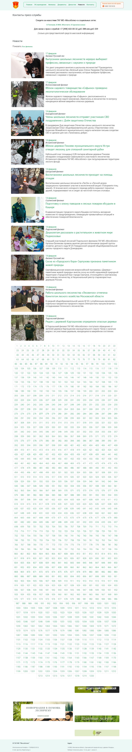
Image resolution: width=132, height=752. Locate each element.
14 (73, 346)
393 (22, 445)
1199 (18, 671)
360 (28, 436)
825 (66, 558)
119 (115, 368)
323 (115, 423)
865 (103, 567)
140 (35, 377)
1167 (91, 658)
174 (35, 386)
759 (78, 540)
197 (72, 391)
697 (115, 522)
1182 (99, 662)
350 (72, 432)
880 (91, 572)
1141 (106, 649)
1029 (106, 612)
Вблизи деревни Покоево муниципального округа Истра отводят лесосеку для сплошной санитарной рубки (78, 147)
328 (41, 427)
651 (41, 513)
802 (28, 554)
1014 (99, 608)
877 (72, 572)
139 (28, 377)
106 (35, 368)
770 (41, 545)
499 (47, 472)
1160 (40, 658)
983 (97, 599)
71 (58, 359)
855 (41, 567)
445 (28, 459)
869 (22, 572)
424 (109, 450)
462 (28, 463)
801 (22, 554)
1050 (55, 621)
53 (68, 355)
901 (115, 576)
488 (84, 468)
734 (28, 536)
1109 (77, 640)
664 (16, 518)
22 (114, 346)
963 (78, 594)
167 (97, 382)
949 (97, 590)
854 (35, 567)
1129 (18, 649)
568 (53, 490)
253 (103, 405)
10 (53, 346)
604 (66, 499)
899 (103, 576)
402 (78, 445)
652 (47, 513)
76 (84, 359)
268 (91, 409)
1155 (106, 653)
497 (35, 472)
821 (41, 558)
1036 (55, 617)
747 (109, 536)
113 (78, 368)
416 (59, 450)
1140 (99, 649)
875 (59, 572)
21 (109, 346)
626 (97, 504)
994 (61, 603)
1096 (84, 635)
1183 (106, 662)
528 (16, 481)
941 (47, 590)
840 (53, 563)
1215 (55, 676)
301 (84, 418)
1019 (33, 612)
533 (47, 481)
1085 (106, 630)
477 (16, 468)
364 (53, 436)
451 (66, 459)
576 (103, 490)
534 (53, 481)
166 (91, 382)
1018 (25, 612)
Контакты (90, 5)
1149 (62, 653)
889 (41, 576)
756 (59, 540)
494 (16, 472)
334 (78, 427)
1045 (18, 621)
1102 (25, 640)
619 (53, 504)
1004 (25, 608)
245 (53, 405)
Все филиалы (27, 46)
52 (63, 355)
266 (78, 409)
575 (97, 490)
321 (103, 423)
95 (77, 364)
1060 (25, 626)
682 (22, 522)
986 (115, 599)
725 (78, 531)
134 (103, 373)
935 (115, 585)
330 (53, 427)
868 (16, 572)
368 (78, 436)
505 (84, 472)
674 (78, 518)
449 (53, 459)
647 (16, 513)
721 (53, 531)
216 (84, 396)
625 (91, 504)
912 (78, 581)
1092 (55, 635)
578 (115, 490)
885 (16, 576)
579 (16, 495)
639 (72, 508)
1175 (47, 662)
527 (115, 477)
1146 (40, 653)
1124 (84, 644)
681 (16, 522)
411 (28, 450)
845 (84, 563)
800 (16, 554)
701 (35, 527)
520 (72, 477)
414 (47, 450)
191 (35, 391)
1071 (106, 626)
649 (28, 513)
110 (59, 368)
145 (66, 377)
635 (47, 508)
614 (22, 504)
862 (84, 567)
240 (22, 405)
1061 (33, 626)
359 (22, 436)
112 (72, 368)
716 (22, 531)
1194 (84, 667)
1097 (91, 635)
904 (28, 581)
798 (109, 549)
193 (47, 391)
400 (66, 445)
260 (41, 409)
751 (28, 540)
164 (78, 382)
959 (53, 594)
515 (41, 477)
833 (115, 558)
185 (103, 386)
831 (103, 558)
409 (16, 450)
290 (16, 418)
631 (22, 508)
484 (59, 468)
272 (115, 409)
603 (59, 499)
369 (84, 436)
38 (94, 350)
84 (21, 364)
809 (72, 554)
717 (28, 531)
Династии (72, 5)
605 (72, 499)
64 (23, 359)
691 (78, 522)
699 (22, 527)
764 (109, 540)
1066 (69, 626)
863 (91, 567)
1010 (69, 608)
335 (84, 427)
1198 (113, 667)
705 (59, 527)
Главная (29, 5)
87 (36, 364)
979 (72, 599)
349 (66, 432)
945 (72, 590)
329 (47, 427)
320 (97, 423)
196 (66, 391)
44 (23, 355)
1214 (47, 676)
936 (16, 590)
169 (109, 382)
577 (109, 490)
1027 (91, 612)
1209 (91, 671)
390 (109, 441)
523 (91, 477)
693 (91, 522)
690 (72, 522)
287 (103, 414)
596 (16, 499)
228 (53, 400)
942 (53, 590)
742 (78, 536)
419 (78, 450)
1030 (113, 612)
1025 (77, 612)
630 (16, 508)
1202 (40, 671)
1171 (18, 662)
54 (73, 355)
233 (84, 400)
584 (47, 495)
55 (79, 355)
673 (72, 518)
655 (66, 513)
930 (84, 585)
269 (97, 409)
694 (97, 522)
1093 (62, 635)
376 (22, 441)
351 (78, 432)
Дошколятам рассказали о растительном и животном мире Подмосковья (79, 234)
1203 (47, 671)
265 (72, 409)
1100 (113, 635)
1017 (18, 612)
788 (47, 549)
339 (109, 427)
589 (78, 495)
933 (103, 585)
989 (30, 603)
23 (17, 350)
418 (72, 450)
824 (59, 558)
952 (115, 590)
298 (66, 418)
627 (103, 504)
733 (22, 536)
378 (35, 441)
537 (72, 481)
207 (28, 396)
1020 (40, 612)
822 (47, 558)
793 (78, 549)
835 (22, 563)
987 (17, 603)
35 (79, 350)
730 (109, 531)
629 (115, 504)
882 (103, 572)
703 (47, 527)
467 (59, 463)
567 (47, 490)
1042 (99, 617)
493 (115, 468)
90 (51, 364)
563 (22, 490)
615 (28, 504)
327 (35, 427)
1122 (69, 644)
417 (66, 450)
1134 (55, 649)
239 (16, 405)
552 (59, 486)
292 (28, 418)
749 (16, 540)
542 (103, 481)
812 (91, 554)
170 (115, 382)
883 (109, 572)
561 (115, 486)
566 (41, 490)
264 (66, 409)
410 (22, 450)
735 (35, 536)
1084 (99, 630)
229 (59, 400)
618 (47, 504)
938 (28, 590)
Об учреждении (40, 5)
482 (47, 468)
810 (78, 554)
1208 (84, 671)
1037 (62, 617)
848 (103, 563)
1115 (18, 644)
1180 (84, 662)
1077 (47, 630)
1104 (40, 640)
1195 (91, 667)
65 (28, 359)
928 (72, 585)
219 (103, 396)
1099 (106, 635)
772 (53, 545)
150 (97, 377)
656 (72, 513)
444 (22, 459)
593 (103, 495)
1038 (69, 617)
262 (53, 409)
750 (22, 540)
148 (84, 377)
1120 (55, 644)
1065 (62, 626)
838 (41, 563)
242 (35, 405)
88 (41, 364)
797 (103, 549)
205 (16, 396)
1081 (77, 630)
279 (53, 414)
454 (84, 459)
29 (48, 350)
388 (97, 441)
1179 (77, 662)
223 (22, 400)
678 (103, 518)
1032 (25, 617)
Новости (81, 5)
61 (109, 355)
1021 (47, 612)
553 (66, 486)
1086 (113, 630)
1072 (113, 626)
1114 (113, 640)
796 (97, 549)
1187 (33, 667)
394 (28, 445)
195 (59, 391)
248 (72, 405)
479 (28, 468)
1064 (55, 626)
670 (53, 518)
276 (35, 414)
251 (91, 405)
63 (17, 359)
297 (59, 418)
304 (103, 418)
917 (109, 581)
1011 (77, 608)
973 (35, 599)
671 (59, 518)
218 (97, 396)
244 (47, 405)
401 (72, 445)
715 (16, 531)
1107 (62, 640)
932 (97, 585)
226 (41, 400)
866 (109, 567)
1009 (62, 608)
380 (47, 441)
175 (41, 386)
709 (84, 527)
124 (41, 373)
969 (115, 594)
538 (78, 481)
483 (53, 468)
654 (59, 513)
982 (91, 599)
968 (109, 594)
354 (97, 432)
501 (59, 472)
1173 (33, 662)
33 (68, 350)
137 (16, 377)
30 (53, 350)
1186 (25, 667)
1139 (91, 649)
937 (22, 590)
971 (22, 599)
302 (91, 418)
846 (91, 563)
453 (78, 459)
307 (16, 423)
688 (59, 522)
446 (35, 459)
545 (16, 486)
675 (84, 518)
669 (47, 518)
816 (115, 554)
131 (84, 373)
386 (84, 441)
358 (16, 436)
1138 (84, 649)
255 (115, 405)
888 (35, 576)
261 (47, 409)
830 (97, 558)
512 (22, 477)
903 (22, 581)
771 (47, 545)
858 (59, 567)
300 (78, 418)
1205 (62, 671)
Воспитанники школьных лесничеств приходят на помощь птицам (79, 176)
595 (115, 495)
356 (109, 432)
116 (97, 368)
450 (59, 459)
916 (103, 581)
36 (84, 350)
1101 (18, 640)
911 (72, 581)
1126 (99, 644)
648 (22, 513)
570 (66, 490)
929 (78, 585)
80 (104, 359)
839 (47, 563)
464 (41, 463)
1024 (69, 612)
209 (41, 396)
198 (78, 391)
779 (97, 545)
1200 (25, 671)
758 (72, 540)
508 (103, 472)
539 (84, 481)
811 (84, 554)
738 (53, 536)
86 (31, 364)
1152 (84, 653)
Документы (62, 5)
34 (73, 350)
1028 (99, 612)
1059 (18, 626)
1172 (25, 662)
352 (84, 432)
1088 (25, 635)
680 (115, 518)
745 (97, 536)
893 (66, 576)
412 (35, 450)
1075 (33, 630)
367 (72, 436)
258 (28, 409)
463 (35, 463)
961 (66, 594)
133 (97, 373)
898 (97, 576)
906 (41, 581)
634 (41, 508)
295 (47, 418)
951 (109, 590)
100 (103, 364)
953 (16, 594)
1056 (99, 621)
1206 (69, 671)
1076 (40, 630)
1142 (113, 649)
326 (28, 427)
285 (91, 414)
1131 (33, 649)
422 (97, 450)
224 (28, 400)
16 (84, 346)
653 (53, 513)
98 (92, 364)
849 (109, 563)
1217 (69, 676)
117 (103, 368)
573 (84, 490)
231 (72, 400)
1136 (69, 649)
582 (35, 495)
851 (16, 567)
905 (35, 581)
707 (72, 527)
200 (91, 391)
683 (28, 522)
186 (109, 386)
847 (97, 563)
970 (16, 599)
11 (58, 346)
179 (66, 386)
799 (115, 549)
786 (35, 549)
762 (97, 540)
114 (84, 368)
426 (16, 454)
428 (28, 454)
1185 (18, 667)
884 (115, 572)
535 (59, 481)
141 (41, 377)
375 (16, 441)
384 (72, 441)
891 (53, 576)
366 (66, 436)
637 (59, 508)
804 (41, 554)
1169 (106, 658)
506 (91, 472)
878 (78, 572)
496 (28, 472)
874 (53, 572)
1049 (47, 621)
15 (79, 346)
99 (97, 364)
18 (94, 346)
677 (97, 518)
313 (53, 423)
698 (16, 527)
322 (109, 423)
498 (41, 472)
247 (66, 405)
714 (115, 527)
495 (22, 472)
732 (16, 536)
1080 (69, 630)
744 (91, 536)
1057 (106, 621)
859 (66, 567)
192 (41, 391)
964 (84, 594)
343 (28, 432)
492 (109, 468)
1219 (84, 676)
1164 (69, 658)
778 (91, 545)
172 (22, 386)
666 (28, 518)
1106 (55, 640)
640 (78, 508)
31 (58, 350)
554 (72, 486)
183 (91, 386)
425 (115, 450)
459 (115, 459)
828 (84, 558)
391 (115, 441)
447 (41, 459)
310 (35, 423)
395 (35, 445)
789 (53, 549)
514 (35, 477)
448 (47, 459)
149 (91, 377)
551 (53, 486)
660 (97, 513)
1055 (91, 621)
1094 (69, 635)
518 (59, 477)
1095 (77, 635)
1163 (62, 658)
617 (41, 504)
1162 (55, 658)
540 (91, 481)
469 (72, 463)
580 (22, 495)
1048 (40, 621)
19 (99, 346)
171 (16, 386)
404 (91, 445)
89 (46, 364)
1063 (47, 626)
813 (97, 554)
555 (78, 486)
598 (28, 499)
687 (53, 522)
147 (78, 377)
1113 (106, 640)
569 (59, 490)
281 (66, 414)
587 (66, 495)
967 (103, 594)
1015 (106, 608)
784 (22, 549)
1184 (113, 662)
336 (91, 427)
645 (109, 508)
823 (53, 558)
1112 (99, 640)
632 (28, 508)
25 (28, 350)
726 (84, 531)
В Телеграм (51, 25)
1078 (55, 630)
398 (53, 445)
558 (97, 486)
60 (104, 355)
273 (16, 414)
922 (35, 585)
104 (22, 368)
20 (104, 346)
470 (78, 463)
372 (103, 436)
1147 (47, 653)
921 (28, 585)
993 (55, 603)
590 (84, 495)
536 (66, 481)
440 (103, 454)
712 (103, 527)
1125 (91, 644)
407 (109, 445)
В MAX (58, 25)
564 (28, 490)
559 (103, 486)
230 (66, 400)
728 (97, 531)
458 (109, 459)
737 (47, 536)
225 (35, 400)
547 (28, 486)
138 (22, 377)
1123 (77, 644)
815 (109, 554)
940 (41, 590)
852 (22, 567)
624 (84, 504)
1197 (106, 667)
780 (103, 545)
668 (41, 518)
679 (109, 518)
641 (84, 508)
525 (103, 477)
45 (28, 355)
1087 (18, 635)
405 (97, 445)
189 (22, 391)
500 (53, 472)
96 (82, 364)
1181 (91, 662)
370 (91, 436)
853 (28, 567)
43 (17, 355)
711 (97, 527)
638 (66, 508)
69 (48, 359)
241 (28, 405)
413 (41, 450)
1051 (62, 621)
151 (103, 377)
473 (97, 463)
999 (92, 603)
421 (91, 450)
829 (91, 558)
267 (84, 409)
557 (91, 486)
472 (91, 463)
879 (84, 572)
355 (103, 432)
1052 (69, 621)
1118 (40, 644)
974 (41, 599)
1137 (77, 649)
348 (59, 432)
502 (66, 472)
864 (97, 567)
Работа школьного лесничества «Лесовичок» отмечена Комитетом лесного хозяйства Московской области (76, 294)
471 (84, 463)
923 (41, 585)
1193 (77, 667)
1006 (40, 608)
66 (33, 359)
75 (79, 359)
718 (35, 531)
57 (89, 355)
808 (66, 554)
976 (53, 599)
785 (28, 549)
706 (66, 527)
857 (53, 567)
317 (78, 423)
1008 (55, 608)
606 (78, 499)
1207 (77, 671)
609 (97, 499)
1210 (99, 671)
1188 (40, 667)
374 (115, 436)
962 (72, 594)
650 (35, 513)
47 (38, 355)
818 (22, 558)
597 (22, 499)
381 (53, 441)
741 (72, 536)
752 (35, 540)
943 (59, 590)
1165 (77, 658)
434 (66, 454)
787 (41, 549)
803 (35, 554)
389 (103, 441)
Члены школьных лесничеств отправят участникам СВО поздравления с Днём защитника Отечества (77, 118)
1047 (33, 621)
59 (99, 355)
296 (53, 418)
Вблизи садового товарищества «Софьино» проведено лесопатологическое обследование (76, 89)
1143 (18, 653)
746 (103, 536)
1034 (40, 617)
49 (48, 355)
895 (78, 576)
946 (78, 590)
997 (79, 603)
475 (109, 463)
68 (43, 359)
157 (35, 382)
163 (72, 382)
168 (103, 382)
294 (41, 418)
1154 (99, 653)
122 (28, 373)
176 (47, 386)
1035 (47, 617)
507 (97, 472)
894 (72, 576)
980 (78, 599)
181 (78, 386)
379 (41, 441)
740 (66, 536)
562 (16, 490)
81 (109, 359)
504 (78, 472)
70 (53, 359)
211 (53, 396)
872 (41, 572)
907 (47, 581)
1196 (99, 667)
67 (38, 359)
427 (22, 454)
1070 (99, 626)
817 (16, 558)
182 (84, 386)
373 (109, 436)
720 (47, 531)
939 (35, 590)
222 (16, 400)
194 (53, 391)
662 (109, 513)
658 (84, 513)
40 (104, 350)
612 (115, 499)
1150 (69, 653)
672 (66, 518)
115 (91, 368)
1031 (18, 617)
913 (84, 581)
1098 (99, 635)
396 (41, 445)
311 (41, 423)
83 (16, 364)
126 (53, 373)
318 (84, 423)
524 (97, 477)
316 (72, 423)
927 (66, 585)
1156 (113, 653)
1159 (33, 658)
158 (41, 382)
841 (59, 563)
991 (42, 603)
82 (114, 359)
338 (103, 427)
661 (103, 513)
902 (16, 581)
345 (41, 432)
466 (53, 463)
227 (47, 400)
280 (59, 414)
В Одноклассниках (78, 25)
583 (41, 495)
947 (84, 590)
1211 (106, 671)
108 (47, 368)
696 (109, 522)
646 (115, 508)
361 (35, 436)
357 (115, 432)
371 (97, 436)
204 (115, 391)
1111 (91, 640)
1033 (33, 617)
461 (22, 463)
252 (97, 405)
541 (97, 481)
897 (91, 576)
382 (59, 441)
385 (78, 441)
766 (16, 545)
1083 (91, 630)
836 (28, 563)
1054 (84, 621)
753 (41, 540)
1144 (25, 653)
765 (115, 540)
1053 (77, 621)
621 (66, 504)
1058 (113, 621)
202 (103, 391)
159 (47, 382)
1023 (62, 612)
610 (103, 499)
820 (35, 558)
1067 (77, 626)
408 (115, 445)
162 (66, 382)
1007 (47, 608)
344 (35, 432)
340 (115, 427)
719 (41, 531)
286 (97, 414)
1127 (106, 644)
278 (47, 414)
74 (73, 359)
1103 (33, 640)
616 (35, 504)
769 (35, 545)
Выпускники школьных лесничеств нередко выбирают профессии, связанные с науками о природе (76, 60)
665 (22, 518)
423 (103, 450)
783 (16, 549)
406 (103, 445)
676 (91, 518)
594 (109, 495)
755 (53, 540)
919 (16, 585)
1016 (113, 608)
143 (53, 377)
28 (43, 350)
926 (59, 585)
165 (84, 382)
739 (59, 536)
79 (99, 359)
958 (47, 594)
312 (47, 423)
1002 (113, 603)
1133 (47, 649)
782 (115, 545)
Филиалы (51, 5)
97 (87, 364)
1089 (33, 635)
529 (22, 481)
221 (115, 396)
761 (91, 540)
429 (35, 454)
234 (91, 400)
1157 (18, 658)
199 (84, 391)
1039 (77, 617)
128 (66, 373)
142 (47, 377)
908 (53, 581)
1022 (55, 612)
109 (53, 368)
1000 (99, 603)
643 (97, 508)
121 (22, 373)
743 (84, 536)
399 (59, 445)
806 (53, 554)
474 (103, 463)
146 (72, 377)
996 (73, 603)
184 (97, 386)
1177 (62, 662)
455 (91, 459)
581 (28, 495)
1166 (84, 658)
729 (103, 531)
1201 (33, 671)
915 (97, 581)
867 (115, 567)
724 (72, 531)
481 (41, 468)
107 (41, 368)
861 (78, 567)
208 (35, 396)
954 (22, 594)
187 (115, 386)
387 (91, 441)
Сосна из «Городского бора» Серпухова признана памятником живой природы (81, 263)
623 (78, 504)
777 (84, 545)
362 (41, 436)
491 (103, 468)
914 (91, 581)
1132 (40, 649)
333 (72, 427)
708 (78, 527)
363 (47, 436)
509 (109, 472)
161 (59, 382)
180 (72, 386)
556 (84, 486)
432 (53, 454)
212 (59, 396)
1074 (25, 630)
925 (53, 585)
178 (59, 386)
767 (22, 545)
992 (48, 603)
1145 (33, 653)
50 (53, 355)
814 (103, 554)
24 (23, 350)
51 (58, 355)
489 (91, 468)
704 (53, 527)
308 (22, 423)
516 (47, 477)
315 (66, 423)
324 (16, 427)
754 (47, 540)
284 (84, 414)
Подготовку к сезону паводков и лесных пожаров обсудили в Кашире (80, 205)
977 (59, 599)
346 (47, 432)
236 (103, 400)
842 (66, 563)
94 (72, 364)
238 (115, 400)
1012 (84, 608)
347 (53, 432)
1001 (106, 603)
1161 (47, 658)
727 (91, 531)
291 (22, 418)
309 (28, 423)
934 (109, 585)
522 (84, 477)
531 (35, 481)
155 (22, 382)
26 (33, 350)
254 (109, 405)
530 (28, 481)
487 (78, 468)
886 (22, 576)
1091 (47, 635)
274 (22, 414)
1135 (62, 649)
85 (26, 364)
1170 (113, 658)
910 (66, 581)
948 (91, 590)
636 (53, 508)
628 (109, 504)
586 (59, 495)
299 (72, 418)
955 (28, 594)
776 (78, 545)
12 (63, 346)
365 (59, 436)
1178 (69, 662)
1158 (25, 658)
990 (36, 603)
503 (72, 472)
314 (59, 423)
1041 (91, 617)
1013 (91, 608)
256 (16, 409)
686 (47, 522)
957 (41, 594)
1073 (18, 630)
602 (53, 499)
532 (41, 481)
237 (109, 400)
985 (109, 599)
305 (109, 418)
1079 (62, 630)
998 (86, 603)
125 (47, 373)
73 (68, 359)
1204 (55, 671)
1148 (55, 653)
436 (78, 454)
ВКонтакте (66, 25)
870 (28, 572)
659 (91, 513)
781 (109, 545)
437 (84, 454)
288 (109, 414)
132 (91, 373)
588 (72, 495)
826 (72, 558)
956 (35, 594)
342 (22, 432)
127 (59, 373)
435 (72, 454)
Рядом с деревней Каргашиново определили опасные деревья (81, 321)
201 (97, 391)
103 (16, 368)
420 (84, 450)
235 (97, 400)
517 (53, 477)
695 (103, 522)
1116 (25, 644)
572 (78, 490)
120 (16, 373)
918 (115, 581)
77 (89, 359)
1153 (91, 653)
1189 (47, 667)
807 (59, 554)
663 (115, 513)
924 (47, 585)
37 (89, 350)
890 (47, 576)
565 (35, 490)
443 (16, 459)
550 (47, 486)
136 (115, 373)
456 (97, 459)
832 (109, 558)
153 (115, 377)
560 (109, 486)
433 (59, 454)
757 (66, 540)
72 (63, 359)
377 (28, 441)
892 (59, 576)
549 (41, 486)
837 (35, 563)
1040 (84, 617)
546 (22, 486)
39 (99, 350)
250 (84, 405)
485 (66, 468)
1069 (91, 626)
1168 (99, 658)
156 (28, 382)
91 (56, 364)
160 (53, 382)
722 (59, 531)
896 (84, 576)
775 (72, 545)
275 (28, 414)
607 (84, 499)
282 (72, 414)
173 (28, 386)
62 (114, 355)
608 (91, 499)
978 (66, 599)
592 (97, 495)
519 (66, 477)
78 (94, 359)
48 (43, 355)
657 (78, 513)
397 (47, 445)
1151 (77, 653)
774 (66, 545)
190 (28, 391)
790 (59, 549)
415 (53, 450)
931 (91, 585)
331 (59, 427)
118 (109, 368)
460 (16, 463)
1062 (40, 626)
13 (68, 346)
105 (28, 368)
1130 (25, 649)
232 (78, 400)
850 (115, 563)
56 (84, 355)
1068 (84, 626)
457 (103, 459)
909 (59, 581)
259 (35, 409)
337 (97, 427)
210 (47, 396)
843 (72, 563)
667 (35, 518)
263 (59, 409)
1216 (62, 676)
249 (78, 405)
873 (47, 572)
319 (91, 423)
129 (72, 373)
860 (72, 567)
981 (84, 599)
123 (35, 373)
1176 (55, 662)
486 (72, 468)
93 (67, 364)
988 (23, 603)
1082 (84, 630)
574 (91, 490)
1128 (113, 644)
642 (91, 508)
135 (109, 373)
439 (97, 454)
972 (28, 599)
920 (22, 585)
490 (97, 468)
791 (66, 549)
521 (78, 477)
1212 (113, 671)
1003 (18, 608)
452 (72, 459)
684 (35, 522)
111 (66, 368)
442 (115, 454)
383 (66, 441)
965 (91, 594)
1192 (69, 667)
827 (78, 558)
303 (97, 418)
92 (62, 364)
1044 (113, 617)
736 (41, 536)
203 (109, 391)
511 (16, 477)
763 (103, 540)
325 (22, 427)
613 (16, 504)
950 (103, 590)
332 (66, 427)
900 (109, 576)
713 (109, 527)
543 (109, 481)
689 (66, 522)
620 (59, 504)
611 (109, 499)
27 (38, 350)
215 (78, 396)
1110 (84, 640)
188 (16, 391)
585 (53, 495)
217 (91, 396)
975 (47, 599)
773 (59, 545)
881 (97, 572)
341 (16, 432)
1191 (62, 667)
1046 (25, 621)
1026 (84, 612)
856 (47, 567)
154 (16, 382)
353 (91, 432)
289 (115, 414)
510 (115, 472)
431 (47, 454)
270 (103, 409)
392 (16, 445)
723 (66, 531)
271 (109, 409)
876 (66, 572)
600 (41, 499)
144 (59, 377)
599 (35, 499)
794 (84, 549)
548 (35, 486)
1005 (33, 608)
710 (91, 527)
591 (91, 495)
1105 (47, 640)
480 (35, 468)
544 (115, 481)
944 (66, 590)
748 (115, 536)
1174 (40, 662)
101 (109, 364)
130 (78, 373)
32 (63, 350)
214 (72, 396)
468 (66, 463)
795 (91, 549)
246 (59, 405)
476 (115, 463)
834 (16, 563)
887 (28, 576)
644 (103, 508)
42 (114, 350)
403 (84, 445)
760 (84, 540)
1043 (106, 617)
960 (59, 594)
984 (103, 599)
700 (28, 527)
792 (72, 549)
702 (41, 527)
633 (35, 508)
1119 (47, 644)
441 (109, 454)
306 (115, 418)
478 (22, 468)
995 (67, 603)
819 (28, 558)
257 (22, 409)
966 (97, 594)
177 (53, 386)
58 (94, 355)
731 (115, 531)
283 (78, 414)
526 (109, 477)
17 (89, 346)
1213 (40, 676)
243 (41, 405)
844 (78, 563)
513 (28, 477)
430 (41, 454)
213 (66, 396)
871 (35, 572)
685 (41, 522)
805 (47, 554)
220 (109, 396)
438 (91, 454)
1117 (33, 644)
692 (84, 522)
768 (28, 545)
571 (72, 490)
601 (47, 499)
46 (33, 355)
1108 (69, 640)
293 (35, 418)
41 (109, 350)
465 (47, 463)
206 (22, 396)
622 (72, 504)
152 (109, 377)
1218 (77, 676)
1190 (55, 667)
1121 (62, 644)
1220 (91, 676)
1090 (40, 635)
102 (115, 364)
